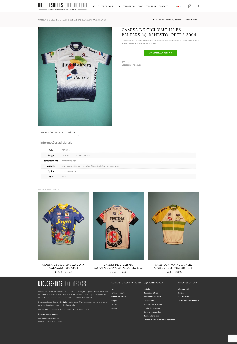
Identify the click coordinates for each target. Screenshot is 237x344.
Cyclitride (181, 293)
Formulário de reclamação (153, 304)
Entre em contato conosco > (48, 314)
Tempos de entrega (151, 293)
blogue (114, 300)
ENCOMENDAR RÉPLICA (109, 6)
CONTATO (163, 6)
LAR (93, 6)
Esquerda (114, 304)
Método (72, 132)
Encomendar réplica (160, 53)
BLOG (140, 6)
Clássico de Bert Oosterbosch (188, 300)
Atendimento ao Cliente (152, 297)
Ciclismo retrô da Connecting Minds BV (66, 302)
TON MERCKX (129, 6)
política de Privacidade (152, 308)
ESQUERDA (151, 6)
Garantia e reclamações (152, 312)
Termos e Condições (151, 316)
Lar (153, 20)
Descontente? (149, 300)
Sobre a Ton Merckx (118, 297)
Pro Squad (136, 64)
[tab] (52, 132)
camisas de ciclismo (118, 293)
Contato (114, 308)
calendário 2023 (183, 289)
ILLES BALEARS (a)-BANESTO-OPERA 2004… (177, 20)
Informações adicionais (52, 132)
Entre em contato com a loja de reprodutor (159, 320)
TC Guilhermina (183, 297)
